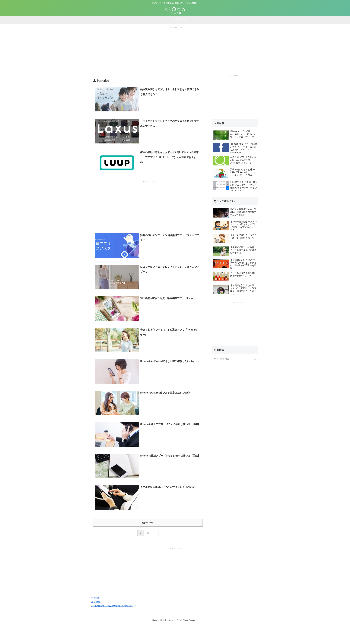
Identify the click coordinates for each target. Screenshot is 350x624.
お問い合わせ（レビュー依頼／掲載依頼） (112, 605)
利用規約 (95, 598)
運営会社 (96, 601)
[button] (255, 358)
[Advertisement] (175, 48)
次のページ (148, 522)
